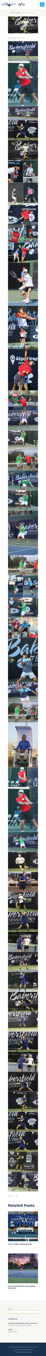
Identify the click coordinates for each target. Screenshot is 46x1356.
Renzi (12, 1196)
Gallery (19, 12)
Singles (16, 1196)
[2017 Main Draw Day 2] (23, 25)
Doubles (10, 1290)
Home (13, 12)
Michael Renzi (20, 38)
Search (10, 1309)
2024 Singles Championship (20, 1244)
